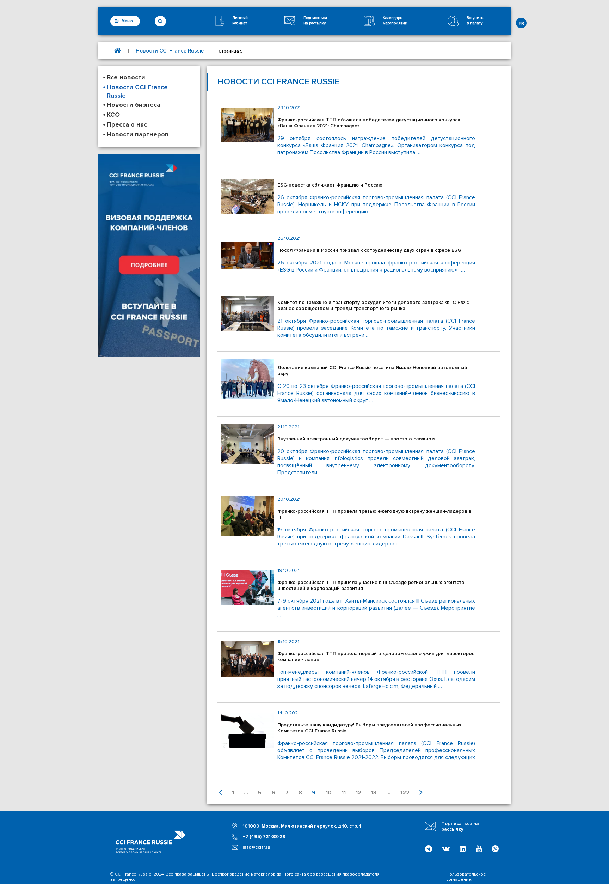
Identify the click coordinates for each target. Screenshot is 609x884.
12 (358, 792)
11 (344, 792)
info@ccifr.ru (256, 847)
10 (329, 792)
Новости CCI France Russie (170, 51)
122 (405, 792)
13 (373, 792)
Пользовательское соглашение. (466, 877)
